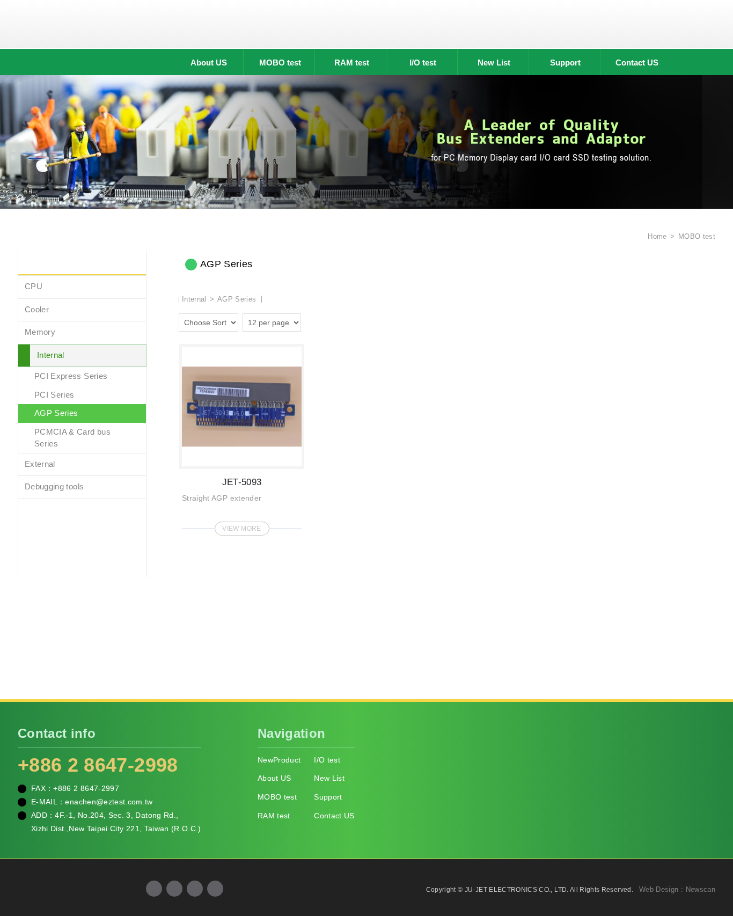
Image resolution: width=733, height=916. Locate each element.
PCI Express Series (70, 375)
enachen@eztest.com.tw (108, 801)
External (40, 463)
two (311, 320)
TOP (711, 859)
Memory (40, 331)
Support (565, 62)
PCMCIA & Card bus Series (72, 438)
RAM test (351, 62)
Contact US (636, 62)
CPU (33, 286)
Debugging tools (54, 486)
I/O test (422, 62)
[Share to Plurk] (215, 889)
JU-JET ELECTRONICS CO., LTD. (366, 24)
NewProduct (279, 760)
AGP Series (56, 412)
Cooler (37, 309)
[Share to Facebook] (154, 889)
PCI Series (54, 394)
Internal (50, 355)
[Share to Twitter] (195, 889)
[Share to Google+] (174, 889)
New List (494, 62)
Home (656, 236)
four (326, 320)
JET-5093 (241, 436)
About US (208, 62)
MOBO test (280, 62)
